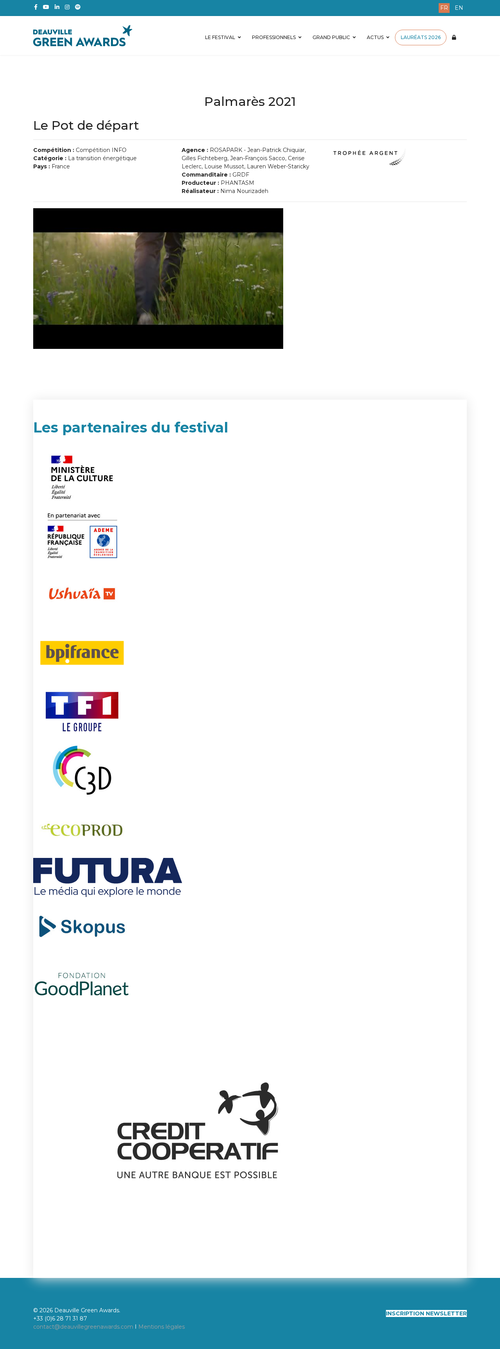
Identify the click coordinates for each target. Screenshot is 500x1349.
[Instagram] (67, 7)
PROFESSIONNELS (274, 37)
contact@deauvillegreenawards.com (83, 1326)
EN (459, 7)
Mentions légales (161, 1326)
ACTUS (375, 37)
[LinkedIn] (57, 7)
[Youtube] (46, 7)
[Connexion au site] (454, 37)
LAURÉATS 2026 (421, 37)
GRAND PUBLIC (331, 37)
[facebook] (36, 7)
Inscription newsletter (426, 1313)
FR (444, 7)
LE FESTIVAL (220, 37)
